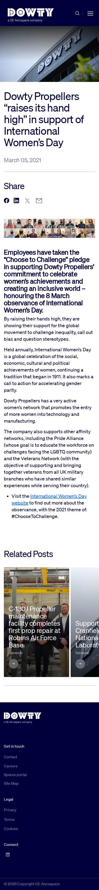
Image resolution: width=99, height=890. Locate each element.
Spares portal (15, 774)
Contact (10, 756)
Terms (9, 819)
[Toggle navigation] (90, 13)
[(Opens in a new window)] (6, 201)
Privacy (10, 809)
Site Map (11, 783)
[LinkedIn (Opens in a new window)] (8, 854)
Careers (11, 766)
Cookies (11, 828)
